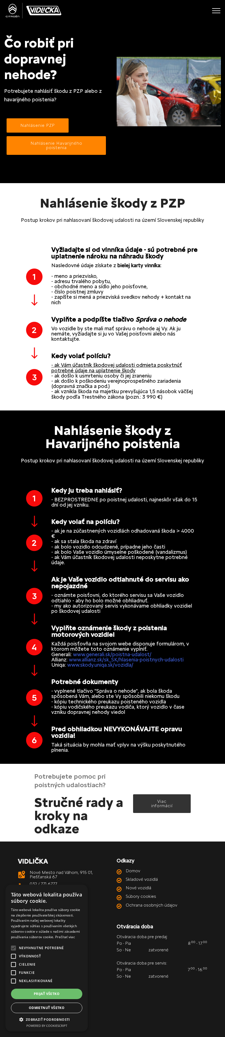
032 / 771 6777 (43, 884)
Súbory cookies (141, 896)
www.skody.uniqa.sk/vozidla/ (100, 665)
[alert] (46, 958)
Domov (133, 870)
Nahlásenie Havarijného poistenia (56, 145)
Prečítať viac (65, 937)
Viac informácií (162, 803)
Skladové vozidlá (142, 879)
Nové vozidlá (138, 887)
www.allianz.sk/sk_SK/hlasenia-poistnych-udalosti (126, 659)
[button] (46, 1019)
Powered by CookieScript (46, 1026)
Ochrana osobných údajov (151, 905)
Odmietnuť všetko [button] (46, 1007)
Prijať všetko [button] (47, 993)
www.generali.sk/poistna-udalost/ (112, 654)
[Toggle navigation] (216, 10)
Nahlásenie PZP (37, 125)
